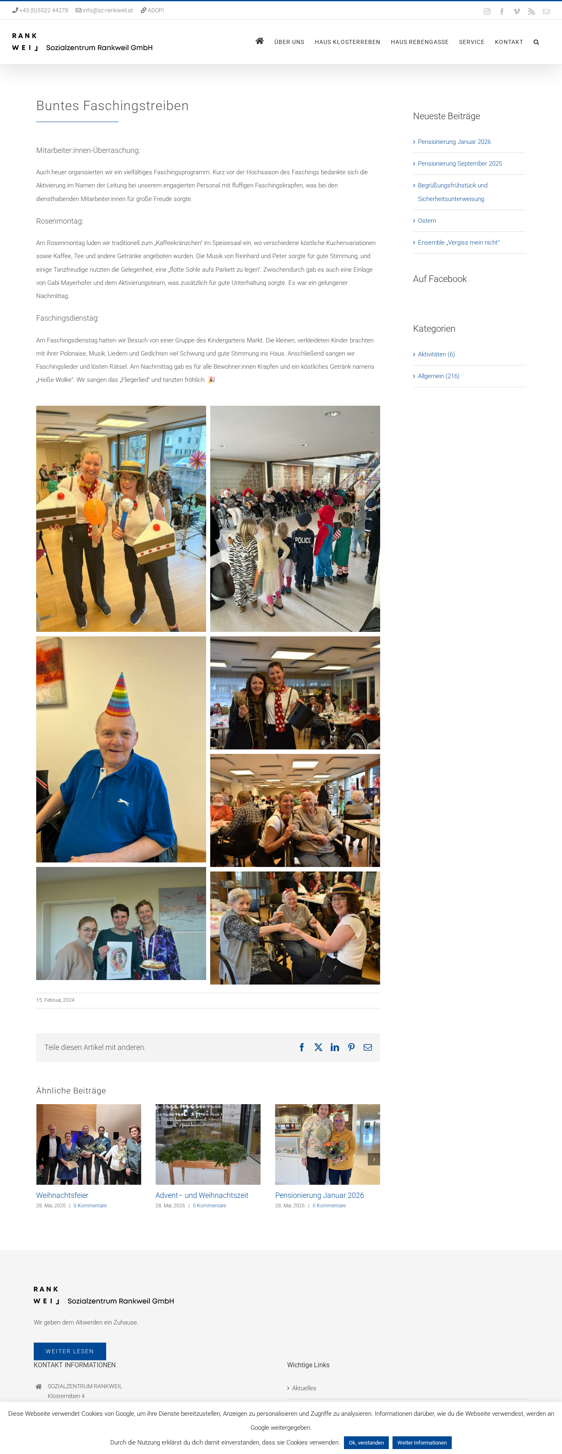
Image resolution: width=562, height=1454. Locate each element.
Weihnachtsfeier (62, 1195)
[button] (536, 42)
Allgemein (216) (439, 376)
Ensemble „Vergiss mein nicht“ (458, 242)
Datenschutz (309, 1405)
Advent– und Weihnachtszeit (202, 1195)
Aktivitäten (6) (436, 354)
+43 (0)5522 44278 (43, 10)
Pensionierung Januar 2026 (319, 1195)
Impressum (307, 1427)
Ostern (427, 220)
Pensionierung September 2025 (460, 163)
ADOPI (156, 10)
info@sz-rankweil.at (108, 10)
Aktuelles (304, 1383)
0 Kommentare (90, 1206)
